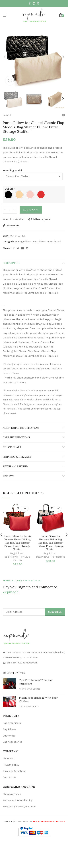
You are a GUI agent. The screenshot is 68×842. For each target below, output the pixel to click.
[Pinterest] (27, 248)
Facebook (30, 3)
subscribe (55, 612)
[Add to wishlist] (25, 508)
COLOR (10, 189)
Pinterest (38, 3)
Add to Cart (30, 209)
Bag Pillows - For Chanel (47, 241)
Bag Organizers (12, 723)
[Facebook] (14, 248)
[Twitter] (18, 248)
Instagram (34, 3)
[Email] (22, 248)
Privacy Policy (11, 764)
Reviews (8, 476)
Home (6, 115)
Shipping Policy (12, 794)
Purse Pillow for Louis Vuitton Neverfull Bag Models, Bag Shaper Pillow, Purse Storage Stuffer (17, 542)
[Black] (9, 194)
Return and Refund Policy (17, 800)
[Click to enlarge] (10, 80)
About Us (8, 758)
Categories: (10, 241)
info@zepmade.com (26, 662)
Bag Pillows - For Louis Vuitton (17, 558)
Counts (36, 689)
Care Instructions (16, 437)
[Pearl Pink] (31, 194)
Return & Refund (15, 466)
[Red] (41, 194)
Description (11, 263)
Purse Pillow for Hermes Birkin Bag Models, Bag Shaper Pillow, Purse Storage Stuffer (51, 542)
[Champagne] (20, 194)
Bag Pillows (24, 241)
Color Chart (12, 447)
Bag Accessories (12, 741)
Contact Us (9, 777)
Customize (9, 735)
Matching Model (12, 170)
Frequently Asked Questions (19, 806)
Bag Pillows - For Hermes (50, 556)
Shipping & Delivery (17, 456)
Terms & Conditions (14, 771)
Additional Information (21, 427)
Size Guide (12, 225)
